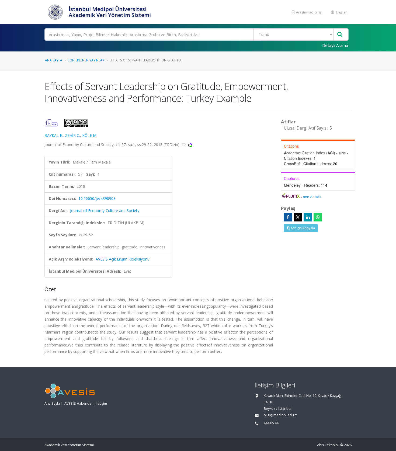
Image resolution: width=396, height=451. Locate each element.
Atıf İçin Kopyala (302, 228)
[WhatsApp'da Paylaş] (318, 217)
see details (312, 196)
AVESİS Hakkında (77, 403)
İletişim (101, 403)
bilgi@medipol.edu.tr (280, 415)
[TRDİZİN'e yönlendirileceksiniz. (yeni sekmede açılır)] (184, 144)
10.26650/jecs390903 (97, 198)
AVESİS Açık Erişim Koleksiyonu (123, 259)
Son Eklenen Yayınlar (86, 60)
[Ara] (340, 35)
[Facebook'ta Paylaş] (288, 217)
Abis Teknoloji (328, 445)
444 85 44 (271, 423)
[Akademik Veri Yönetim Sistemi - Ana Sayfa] (55, 12)
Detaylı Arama (335, 45)
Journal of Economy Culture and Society (104, 210)
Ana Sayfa (53, 60)
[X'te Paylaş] (298, 217)
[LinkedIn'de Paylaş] (308, 217)
